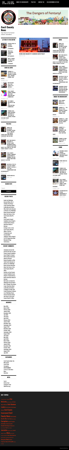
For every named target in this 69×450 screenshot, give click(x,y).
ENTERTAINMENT (7, 368)
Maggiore (2, 433)
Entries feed (6, 383)
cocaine (15, 418)
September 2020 (7, 332)
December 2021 (7, 323)
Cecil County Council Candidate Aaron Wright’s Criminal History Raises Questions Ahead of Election (9, 222)
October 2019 (7, 348)
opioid (11, 433)
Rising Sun (3, 439)
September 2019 (7, 349)
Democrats (12, 425)
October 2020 (7, 330)
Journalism (4, 430)
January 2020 (7, 344)
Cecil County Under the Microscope (9, 362)
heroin (8, 427)
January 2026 (7, 311)
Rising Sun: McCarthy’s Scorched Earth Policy (32, 54)
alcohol (8, 402)
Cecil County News (7, 28)
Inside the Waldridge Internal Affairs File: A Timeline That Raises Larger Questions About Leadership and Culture (9, 203)
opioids (13, 433)
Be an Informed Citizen (53, 2)
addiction (8, 399)
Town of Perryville (9, 441)
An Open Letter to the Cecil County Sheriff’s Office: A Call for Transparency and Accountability (9, 231)
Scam (7, 439)
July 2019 (6, 353)
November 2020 (7, 329)
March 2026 (6, 308)
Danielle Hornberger (5, 425)
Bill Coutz (5, 404)
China (13, 418)
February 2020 (7, 342)
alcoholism (10, 402)
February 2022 (7, 320)
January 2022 (7, 322)
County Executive (9, 423)
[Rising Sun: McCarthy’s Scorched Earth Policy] (34, 45)
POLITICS (33, 2)
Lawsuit (14, 430)
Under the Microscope (22, 2)
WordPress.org (7, 386)
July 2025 (6, 315)
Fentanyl (4, 427)
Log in (5, 381)
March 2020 (6, 341)
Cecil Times (9, 419)
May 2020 (6, 337)
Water (3, 443)
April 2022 (6, 318)
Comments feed (7, 384)
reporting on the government (9, 437)
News (29, 51)
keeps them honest (9, 430)
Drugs (2, 427)
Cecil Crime (11, 2)
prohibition (5, 435)
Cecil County (8, 407)
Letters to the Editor (8, 3)
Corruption (23, 51)
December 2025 (7, 313)
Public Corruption (3, 437)
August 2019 (7, 351)
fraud (6, 427)
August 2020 (7, 334)
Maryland (5, 433)
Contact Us (41, 2)
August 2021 (7, 327)
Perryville (2, 435)
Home (3, 2)
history (11, 427)
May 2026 (6, 306)
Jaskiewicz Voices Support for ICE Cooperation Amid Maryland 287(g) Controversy (10, 239)
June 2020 (6, 335)
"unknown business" (4, 399)
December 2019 (7, 346)
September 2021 (7, 325)
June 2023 (6, 316)
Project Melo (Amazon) (11, 435)
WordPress (66, 448)
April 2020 (6, 339)
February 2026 (7, 310)
